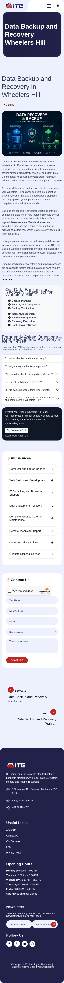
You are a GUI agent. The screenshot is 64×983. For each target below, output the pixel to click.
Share (11, 104)
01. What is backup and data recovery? (25, 358)
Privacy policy (13, 852)
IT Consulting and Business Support (25, 493)
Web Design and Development (27, 480)
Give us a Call (18, 430)
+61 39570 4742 (20, 807)
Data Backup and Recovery (25, 505)
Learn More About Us (16, 436)
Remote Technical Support (25, 531)
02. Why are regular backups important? (26, 366)
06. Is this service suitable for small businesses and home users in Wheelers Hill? (29, 398)
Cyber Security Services (23, 542)
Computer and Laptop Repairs (27, 468)
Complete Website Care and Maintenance (26, 518)
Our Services (13, 841)
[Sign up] (53, 924)
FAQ (8, 847)
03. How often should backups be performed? (29, 374)
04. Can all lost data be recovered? (23, 382)
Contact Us (12, 835)
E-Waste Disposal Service (24, 553)
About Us (11, 830)
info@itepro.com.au (22, 800)
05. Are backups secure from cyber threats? (27, 390)
